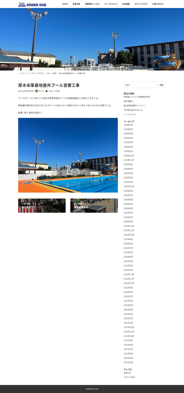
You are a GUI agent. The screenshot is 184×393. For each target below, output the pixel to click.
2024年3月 (128, 212)
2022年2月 (128, 318)
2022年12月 (129, 274)
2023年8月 (128, 243)
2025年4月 (128, 177)
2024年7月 (128, 195)
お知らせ (127, 372)
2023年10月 (129, 234)
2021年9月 (128, 340)
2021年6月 (128, 353)
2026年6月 (128, 129)
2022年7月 (128, 296)
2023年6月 (128, 252)
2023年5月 (128, 256)
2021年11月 (129, 331)
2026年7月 (128, 125)
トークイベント (130, 114)
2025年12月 (129, 155)
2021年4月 (128, 362)
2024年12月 (129, 186)
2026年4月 (128, 138)
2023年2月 (128, 265)
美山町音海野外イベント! (134, 105)
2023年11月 (129, 230)
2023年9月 (128, 239)
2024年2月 (128, 217)
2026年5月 (128, 133)
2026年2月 (128, 147)
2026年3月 (128, 142)
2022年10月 (129, 283)
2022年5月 (128, 305)
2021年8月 (128, 344)
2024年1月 (128, 221)
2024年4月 (128, 208)
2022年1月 (128, 322)
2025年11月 (129, 160)
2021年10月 (129, 336)
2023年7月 (128, 248)
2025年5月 (128, 173)
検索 (162, 84)
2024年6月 (128, 199)
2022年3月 (128, 314)
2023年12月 (129, 226)
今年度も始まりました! (133, 110)
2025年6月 (128, 169)
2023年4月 (128, 261)
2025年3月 (128, 182)
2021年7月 (128, 349)
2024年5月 (128, 204)
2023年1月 (128, 270)
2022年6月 (128, 300)
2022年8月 (128, 292)
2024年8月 (128, 191)
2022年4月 (128, 309)
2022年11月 (129, 278)
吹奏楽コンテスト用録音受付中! (137, 97)
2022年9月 (128, 287)
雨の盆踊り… (129, 101)
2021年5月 (128, 358)
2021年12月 (129, 327)
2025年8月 (128, 164)
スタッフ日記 (54, 91)
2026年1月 (128, 151)
